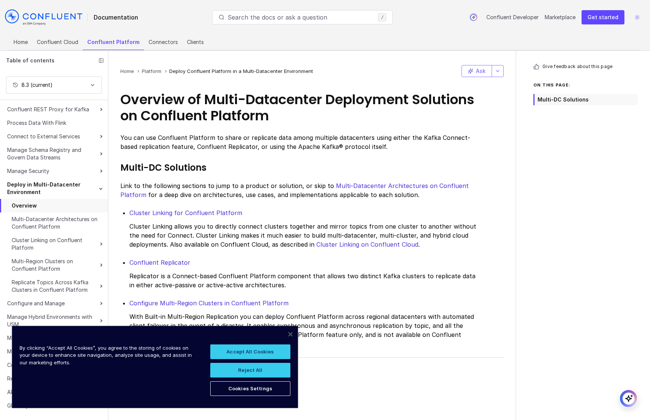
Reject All (250, 370)
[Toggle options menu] (497, 71)
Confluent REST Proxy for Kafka (48, 109)
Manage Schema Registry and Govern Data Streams (44, 154)
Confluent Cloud (57, 42)
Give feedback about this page (577, 66)
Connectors (163, 42)
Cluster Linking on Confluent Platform (47, 244)
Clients (195, 42)
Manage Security (28, 171)
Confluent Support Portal (167, 383)
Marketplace (560, 17)
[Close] (290, 334)
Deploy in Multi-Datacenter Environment (43, 188)
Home (21, 42)
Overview (24, 205)
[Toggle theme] (637, 17)
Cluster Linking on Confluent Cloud (367, 244)
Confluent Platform (113, 42)
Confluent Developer (512, 17)
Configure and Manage (36, 303)
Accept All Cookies (250, 352)
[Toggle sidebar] (101, 60)
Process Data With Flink (36, 123)
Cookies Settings (250, 388)
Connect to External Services (43, 136)
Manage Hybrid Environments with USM (49, 321)
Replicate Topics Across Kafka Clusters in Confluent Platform (50, 286)
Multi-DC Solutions (563, 99)
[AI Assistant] (473, 17)
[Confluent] (43, 17)
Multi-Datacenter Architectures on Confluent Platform (54, 223)
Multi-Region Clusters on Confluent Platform (42, 265)
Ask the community (157, 371)
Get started (603, 17)
